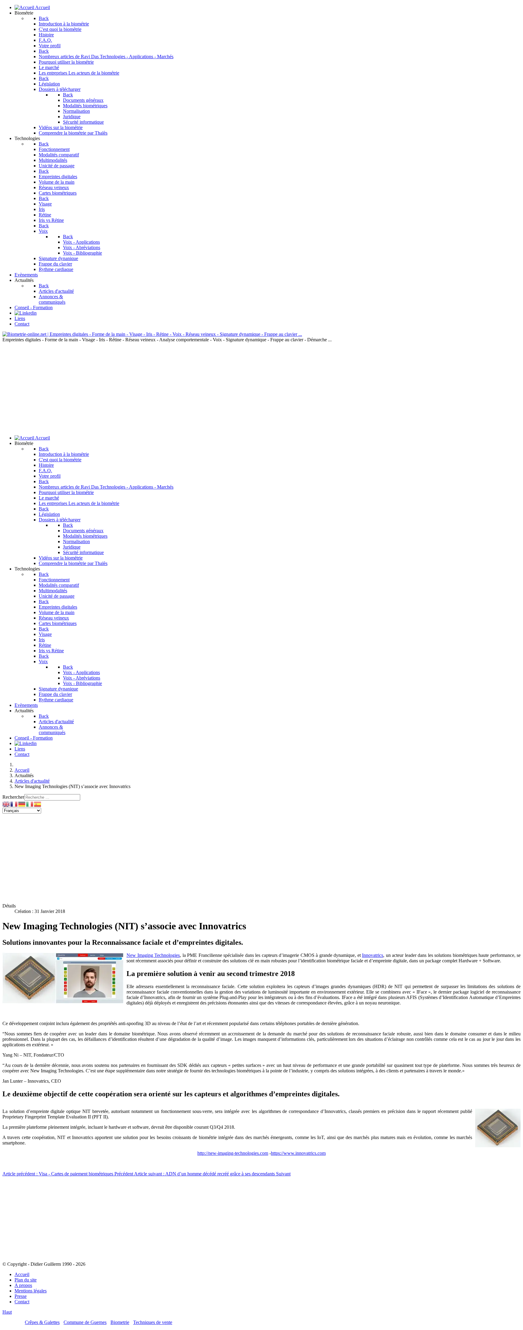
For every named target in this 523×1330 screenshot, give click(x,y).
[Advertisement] (261, 388)
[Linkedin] (26, 313)
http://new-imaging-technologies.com (232, 1153)
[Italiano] (30, 803)
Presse (21, 1296)
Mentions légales (31, 1290)
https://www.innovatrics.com (298, 1153)
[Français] (14, 803)
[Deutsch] (22, 803)
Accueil (22, 1274)
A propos (23, 1285)
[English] (6, 803)
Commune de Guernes (85, 1322)
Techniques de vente (152, 1322)
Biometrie (119, 1322)
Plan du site (26, 1279)
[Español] (38, 803)
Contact (22, 1301)
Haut (7, 1312)
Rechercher (13, 797)
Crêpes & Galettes (42, 1322)
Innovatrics (372, 955)
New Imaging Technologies (153, 955)
